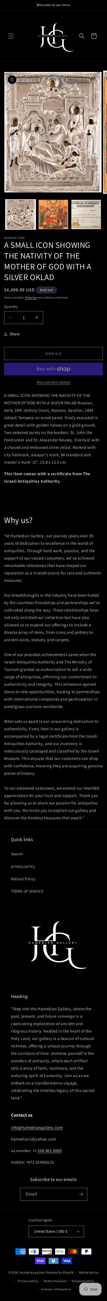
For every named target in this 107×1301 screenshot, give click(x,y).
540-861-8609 (49, 1150)
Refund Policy (23, 878)
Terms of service (54, 1281)
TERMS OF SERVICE (27, 891)
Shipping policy (83, 1281)
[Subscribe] (81, 1194)
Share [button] (15, 333)
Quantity (11, 306)
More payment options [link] (54, 382)
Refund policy (88, 1272)
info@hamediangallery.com (37, 1127)
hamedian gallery (32, 1272)
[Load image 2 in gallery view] (53, 215)
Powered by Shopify (60, 1272)
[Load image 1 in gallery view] (20, 215)
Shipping (30, 297)
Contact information (56, 1289)
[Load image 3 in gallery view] (86, 215)
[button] (11, 36)
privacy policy (23, 866)
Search (17, 853)
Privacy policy (28, 1281)
